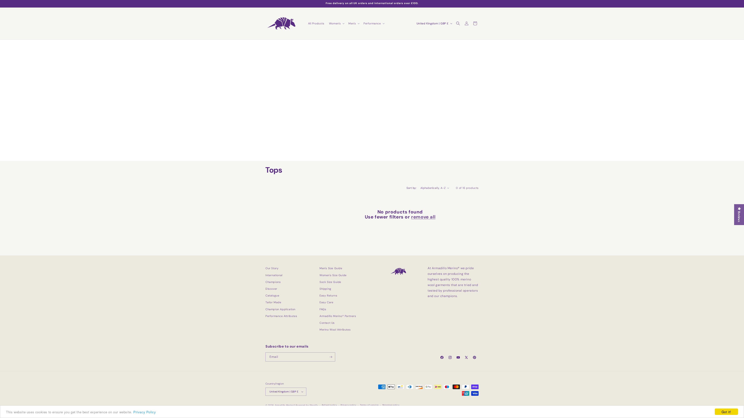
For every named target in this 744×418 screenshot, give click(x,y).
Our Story (271, 268)
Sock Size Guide (330, 282)
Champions (273, 282)
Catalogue (272, 295)
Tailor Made (273, 302)
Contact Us (327, 323)
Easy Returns (328, 295)
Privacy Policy (144, 411)
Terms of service (369, 405)
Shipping (325, 288)
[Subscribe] (330, 356)
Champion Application (280, 309)
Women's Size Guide (333, 275)
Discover (271, 288)
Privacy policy (348, 405)
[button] (336, 23)
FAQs (322, 309)
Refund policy (329, 405)
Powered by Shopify (307, 405)
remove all (423, 216)
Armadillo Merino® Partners (337, 316)
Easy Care (326, 302)
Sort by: (411, 188)
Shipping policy (391, 405)
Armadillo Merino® (285, 405)
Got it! (726, 411)
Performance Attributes (281, 316)
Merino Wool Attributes (334, 329)
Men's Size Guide (330, 268)
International (273, 275)
